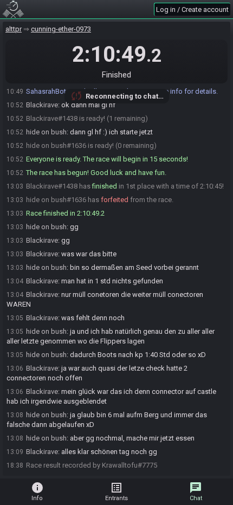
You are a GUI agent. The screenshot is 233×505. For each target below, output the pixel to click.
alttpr (13, 29)
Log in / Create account (192, 9)
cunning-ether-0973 (61, 29)
